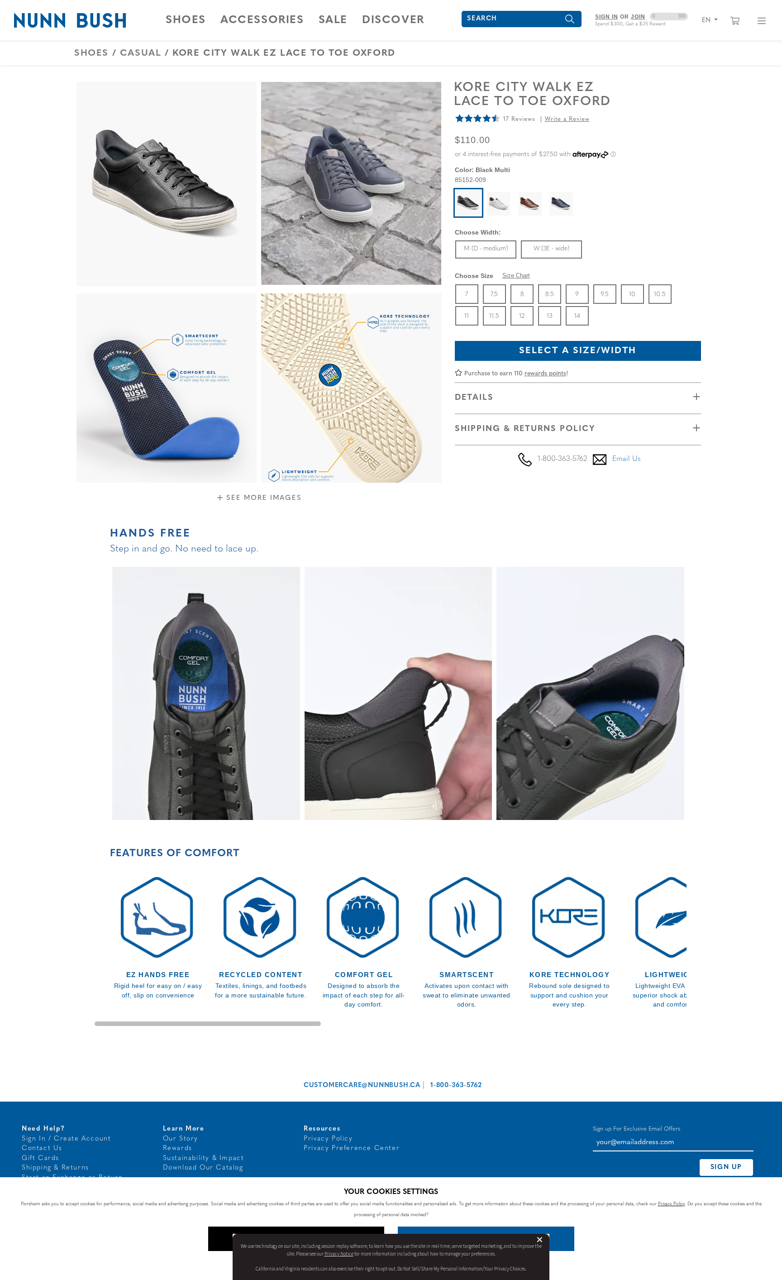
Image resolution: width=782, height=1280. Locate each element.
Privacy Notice (338, 1254)
